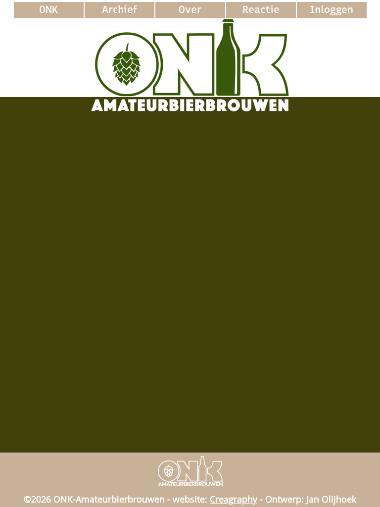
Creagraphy (233, 499)
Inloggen (331, 9)
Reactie (261, 9)
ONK (48, 9)
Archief (119, 9)
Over (190, 9)
